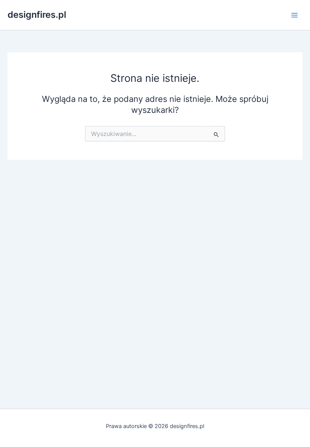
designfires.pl (37, 14)
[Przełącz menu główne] (294, 15)
